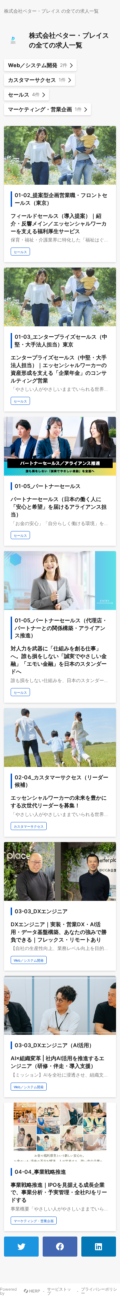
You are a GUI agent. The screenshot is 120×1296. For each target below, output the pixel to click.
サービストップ (59, 1291)
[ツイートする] (21, 1247)
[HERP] (32, 1291)
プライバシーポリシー (99, 1291)
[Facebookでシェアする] (60, 1247)
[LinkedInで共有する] (98, 1247)
